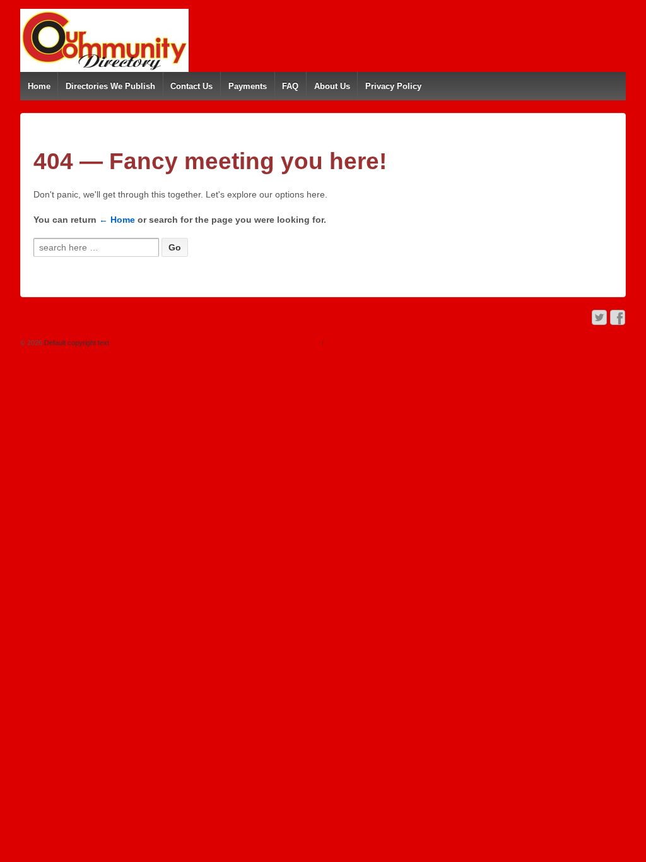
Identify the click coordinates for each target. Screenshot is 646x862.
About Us (332, 86)
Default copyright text (75, 342)
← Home (117, 220)
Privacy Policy (393, 86)
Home (39, 86)
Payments (247, 86)
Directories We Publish (110, 86)
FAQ (290, 86)
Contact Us (191, 86)
